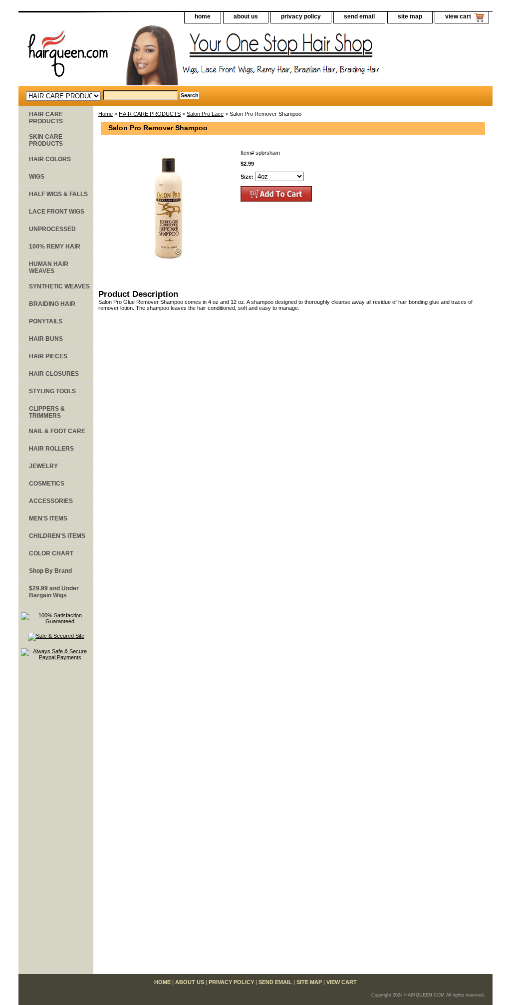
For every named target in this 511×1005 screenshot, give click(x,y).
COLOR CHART (51, 553)
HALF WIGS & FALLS (58, 194)
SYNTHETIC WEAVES (59, 286)
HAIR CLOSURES (54, 373)
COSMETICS (46, 483)
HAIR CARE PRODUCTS (150, 114)
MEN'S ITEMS (48, 518)
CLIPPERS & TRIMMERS (47, 412)
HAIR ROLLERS (51, 448)
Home (105, 114)
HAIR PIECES (48, 356)
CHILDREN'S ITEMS (57, 535)
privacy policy (301, 16)
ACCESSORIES (51, 501)
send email (359, 16)
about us (246, 16)
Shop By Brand (50, 570)
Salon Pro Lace (205, 114)
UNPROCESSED (52, 229)
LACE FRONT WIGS (56, 211)
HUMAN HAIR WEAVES (48, 267)
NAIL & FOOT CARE (57, 431)
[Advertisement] (56, 822)
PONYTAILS (45, 321)
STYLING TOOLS (52, 391)
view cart (458, 16)
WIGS (36, 176)
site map (410, 16)
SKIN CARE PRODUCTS (46, 140)
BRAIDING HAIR (52, 303)
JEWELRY (43, 466)
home (203, 16)
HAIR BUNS (46, 338)
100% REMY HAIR (54, 246)
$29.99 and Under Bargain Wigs (54, 592)
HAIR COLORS (50, 159)
